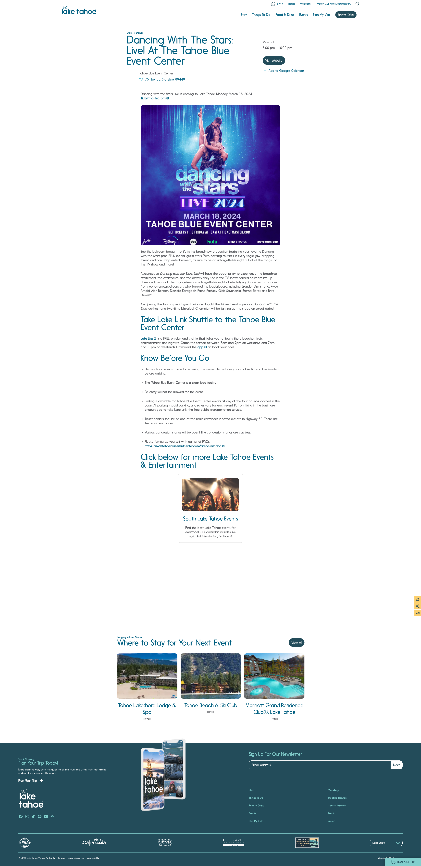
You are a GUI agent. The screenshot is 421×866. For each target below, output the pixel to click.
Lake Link (147, 338)
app (200, 347)
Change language (379, 848)
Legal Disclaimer (76, 858)
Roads (291, 3)
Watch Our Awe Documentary (334, 3)
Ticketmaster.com (153, 98)
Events (303, 15)
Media (331, 813)
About (331, 821)
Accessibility (93, 858)
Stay (244, 15)
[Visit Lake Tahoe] (79, 10)
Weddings (333, 790)
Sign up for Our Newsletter (275, 754)
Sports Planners (337, 805)
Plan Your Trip (27, 780)
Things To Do (261, 15)
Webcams (305, 3)
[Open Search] (357, 4)
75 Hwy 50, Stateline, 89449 (165, 79)
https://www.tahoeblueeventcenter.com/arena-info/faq (183, 446)
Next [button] (396, 765)
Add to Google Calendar (286, 71)
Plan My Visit (321, 15)
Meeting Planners (337, 797)
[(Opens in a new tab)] (20, 817)
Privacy (61, 858)
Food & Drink (285, 15)
